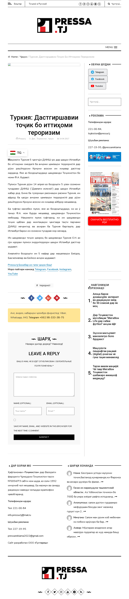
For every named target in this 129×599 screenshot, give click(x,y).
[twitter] (84, 4)
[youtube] (91, 4)
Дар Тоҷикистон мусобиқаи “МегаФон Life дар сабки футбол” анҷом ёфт (106, 320)
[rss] (99, 4)
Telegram (34, 317)
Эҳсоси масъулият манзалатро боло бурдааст (104, 336)
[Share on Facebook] (31, 298)
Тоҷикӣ (32, 3)
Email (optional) (55, 403)
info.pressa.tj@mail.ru (19, 515)
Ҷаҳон (23, 57)
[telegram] (95, 4)
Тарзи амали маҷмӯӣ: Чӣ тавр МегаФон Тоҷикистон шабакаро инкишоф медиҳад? (106, 372)
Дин (33, 139)
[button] (111, 47)
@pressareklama (111, 147)
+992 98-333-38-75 (52, 317)
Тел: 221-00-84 (17, 508)
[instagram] (88, 4)
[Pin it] (56, 298)
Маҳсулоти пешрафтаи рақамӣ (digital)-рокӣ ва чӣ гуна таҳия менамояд (106, 353)
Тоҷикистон (42, 139)
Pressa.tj (22, 139)
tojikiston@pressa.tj (99, 133)
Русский (43, 3)
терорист (44, 285)
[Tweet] (39, 298)
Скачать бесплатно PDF (105, 221)
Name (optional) (22, 403)
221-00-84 (94, 129)
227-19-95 (94, 147)
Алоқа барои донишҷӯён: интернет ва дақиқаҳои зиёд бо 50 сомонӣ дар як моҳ (106, 300)
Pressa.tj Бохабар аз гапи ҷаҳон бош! (30, 265)
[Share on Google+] (48, 298)
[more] (102, 482)
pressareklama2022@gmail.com (25, 536)
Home (14, 57)
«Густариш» (41, 543)
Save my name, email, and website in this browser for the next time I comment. (43, 428)
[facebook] (80, 4)
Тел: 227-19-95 (17, 529)
